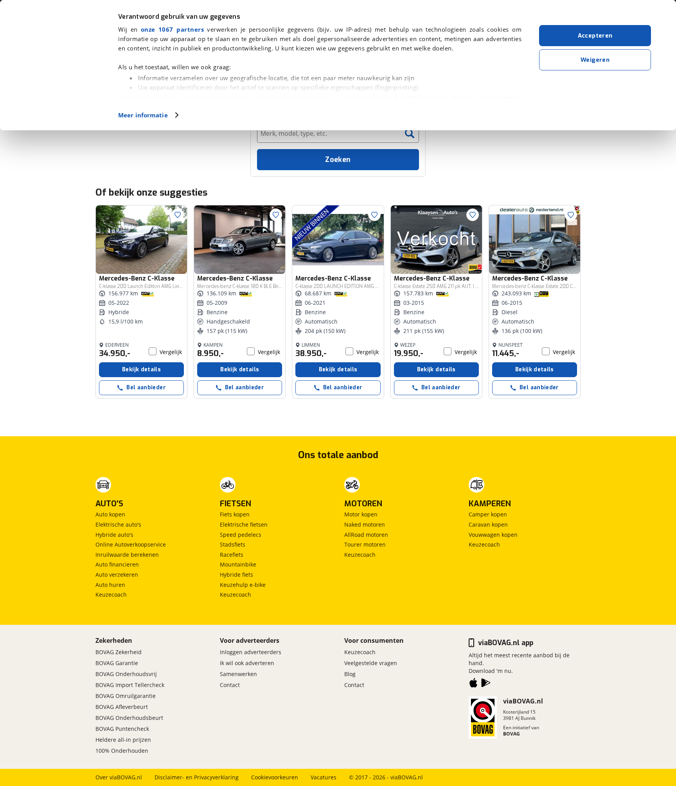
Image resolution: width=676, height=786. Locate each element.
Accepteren (595, 36)
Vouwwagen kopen (493, 534)
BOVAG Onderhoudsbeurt (129, 717)
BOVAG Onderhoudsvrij (126, 674)
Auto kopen (110, 514)
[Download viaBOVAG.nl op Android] (486, 684)
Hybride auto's (114, 534)
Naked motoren (364, 524)
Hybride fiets (236, 574)
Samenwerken (238, 674)
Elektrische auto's (118, 524)
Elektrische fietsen (244, 524)
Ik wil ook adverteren (247, 663)
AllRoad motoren (366, 534)
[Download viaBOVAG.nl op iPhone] (473, 684)
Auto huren (110, 584)
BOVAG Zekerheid (118, 652)
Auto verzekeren (116, 574)
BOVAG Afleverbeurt (121, 706)
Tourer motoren (365, 544)
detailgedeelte (417, 98)
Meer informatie (143, 115)
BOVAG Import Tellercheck (129, 685)
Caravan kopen (488, 524)
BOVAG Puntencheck (122, 728)
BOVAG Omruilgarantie (125, 696)
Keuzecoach (111, 594)
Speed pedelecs (240, 534)
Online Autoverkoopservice (130, 544)
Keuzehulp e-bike (243, 584)
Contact (230, 685)
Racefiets (231, 554)
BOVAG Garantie (116, 663)
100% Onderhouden (121, 750)
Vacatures (323, 777)
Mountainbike (238, 564)
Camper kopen (488, 514)
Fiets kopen (235, 514)
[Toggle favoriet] (177, 214)
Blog (350, 674)
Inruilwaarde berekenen (127, 554)
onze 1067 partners (172, 29)
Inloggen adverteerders (250, 652)
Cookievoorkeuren (274, 777)
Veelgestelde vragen (370, 663)
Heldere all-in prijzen (123, 739)
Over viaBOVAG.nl (118, 777)
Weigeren (595, 60)
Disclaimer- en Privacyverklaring (197, 777)
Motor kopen (361, 514)
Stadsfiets (232, 544)
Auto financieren (117, 564)
